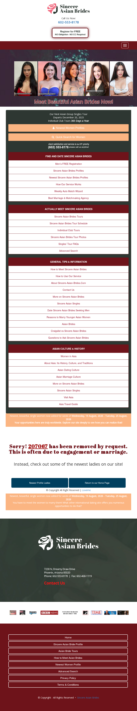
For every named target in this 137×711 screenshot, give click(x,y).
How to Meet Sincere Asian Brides (69, 269)
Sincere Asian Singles (68, 303)
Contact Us (68, 289)
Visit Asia (68, 397)
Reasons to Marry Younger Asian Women (68, 317)
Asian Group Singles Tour (73, 114)
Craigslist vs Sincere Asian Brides (68, 330)
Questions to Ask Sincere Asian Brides (68, 337)
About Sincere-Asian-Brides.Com (68, 283)
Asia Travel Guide (68, 404)
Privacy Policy (68, 678)
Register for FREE (70, 33)
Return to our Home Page (97, 482)
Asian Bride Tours (68, 651)
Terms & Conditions (68, 684)
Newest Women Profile (68, 664)
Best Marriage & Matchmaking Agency (68, 198)
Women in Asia (69, 356)
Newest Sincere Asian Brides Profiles (68, 177)
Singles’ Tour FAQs (68, 244)
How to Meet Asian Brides (68, 657)
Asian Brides (68, 324)
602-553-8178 (68, 22)
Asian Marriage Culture (68, 376)
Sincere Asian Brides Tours (68, 216)
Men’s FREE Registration (68, 163)
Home (68, 637)
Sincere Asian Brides (88, 697)
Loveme (86, 490)
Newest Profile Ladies (39, 482)
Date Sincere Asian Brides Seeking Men (68, 310)
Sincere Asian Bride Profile (68, 644)
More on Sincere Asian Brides (68, 296)
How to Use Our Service (68, 276)
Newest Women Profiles (70, 128)
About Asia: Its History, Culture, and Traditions (68, 363)
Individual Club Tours (68, 230)
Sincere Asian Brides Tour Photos (68, 237)
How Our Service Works (68, 184)
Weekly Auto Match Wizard (68, 191)
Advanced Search (68, 250)
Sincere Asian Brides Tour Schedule (69, 223)
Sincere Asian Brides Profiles (68, 170)
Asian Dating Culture (68, 370)
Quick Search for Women (70, 137)
